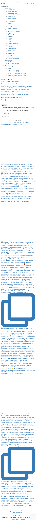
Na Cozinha (11, 55)
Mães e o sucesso (13, 13)
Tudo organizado (12, 57)
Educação (10, 36)
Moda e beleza (8, 45)
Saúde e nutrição (12, 28)
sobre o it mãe (5, 511)
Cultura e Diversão (13, 35)
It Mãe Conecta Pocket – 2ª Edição (17, 73)
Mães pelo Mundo (12, 16)
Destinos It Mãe (12, 62)
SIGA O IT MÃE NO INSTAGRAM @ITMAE (18, 122)
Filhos (6, 30)
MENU (4, 4)
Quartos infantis (12, 26)
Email (3, 100)
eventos (7, 65)
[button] (4, 6)
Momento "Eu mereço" (14, 15)
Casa (6, 52)
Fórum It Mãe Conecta (14, 70)
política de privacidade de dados (19, 511)
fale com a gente (17, 512)
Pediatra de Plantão (13, 43)
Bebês (9, 33)
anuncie (32, 511)
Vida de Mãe (8, 8)
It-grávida (7, 20)
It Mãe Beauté (11, 50)
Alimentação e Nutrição (14, 31)
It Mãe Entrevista (12, 11)
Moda (9, 25)
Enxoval (10, 23)
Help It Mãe (11, 67)
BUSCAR (18, 120)
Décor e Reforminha (13, 58)
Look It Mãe (11, 46)
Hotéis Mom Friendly (13, 63)
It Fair (9, 68)
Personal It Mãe (12, 48)
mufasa (23, 519)
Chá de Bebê (11, 21)
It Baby (10, 40)
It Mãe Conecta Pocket (14, 72)
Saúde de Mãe (12, 18)
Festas (10, 38)
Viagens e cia (8, 60)
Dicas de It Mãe (12, 10)
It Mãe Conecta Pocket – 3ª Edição (17, 75)
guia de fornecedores (10, 77)
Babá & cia (11, 53)
